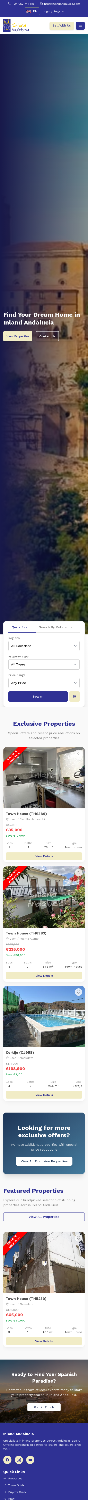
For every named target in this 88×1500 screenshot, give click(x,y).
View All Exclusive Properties (44, 1161)
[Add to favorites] (78, 753)
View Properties (18, 336)
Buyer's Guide (17, 1492)
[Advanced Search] (74, 696)
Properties (15, 1478)
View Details (44, 856)
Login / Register (53, 11)
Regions (14, 638)
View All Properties (44, 1217)
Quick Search (22, 627)
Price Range (16, 675)
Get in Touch (44, 1407)
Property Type (18, 656)
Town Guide (16, 1485)
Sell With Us (62, 25)
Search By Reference (55, 627)
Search (38, 696)
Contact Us (47, 336)
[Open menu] (80, 26)
